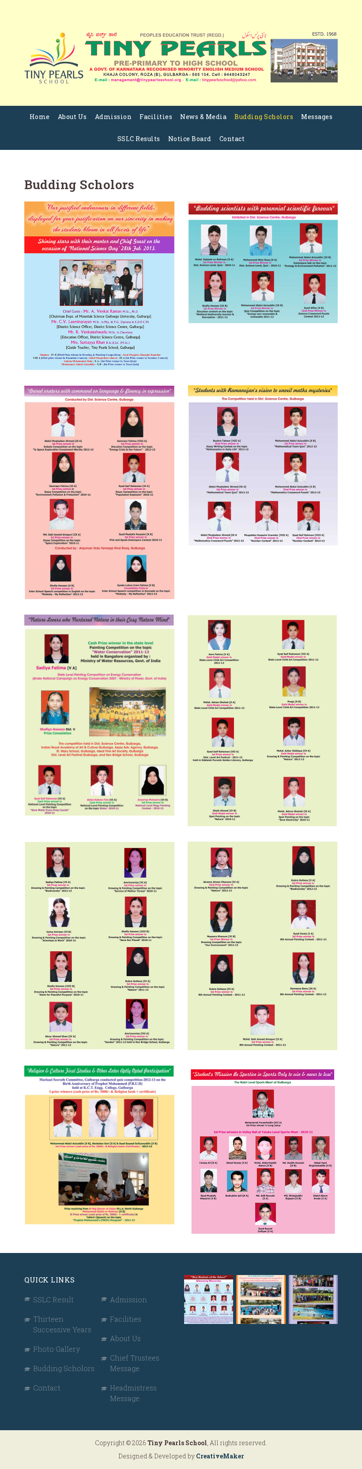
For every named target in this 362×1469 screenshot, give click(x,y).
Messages (316, 116)
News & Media (203, 116)
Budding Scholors (263, 116)
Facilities (156, 116)
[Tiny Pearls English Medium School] (181, 57)
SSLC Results (138, 138)
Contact (232, 138)
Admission (113, 116)
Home (40, 116)
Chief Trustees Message (134, 1363)
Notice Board (189, 138)
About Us (72, 116)
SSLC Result (53, 1299)
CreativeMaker (220, 1456)
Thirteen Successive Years (62, 1324)
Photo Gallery (56, 1348)
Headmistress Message (133, 1393)
